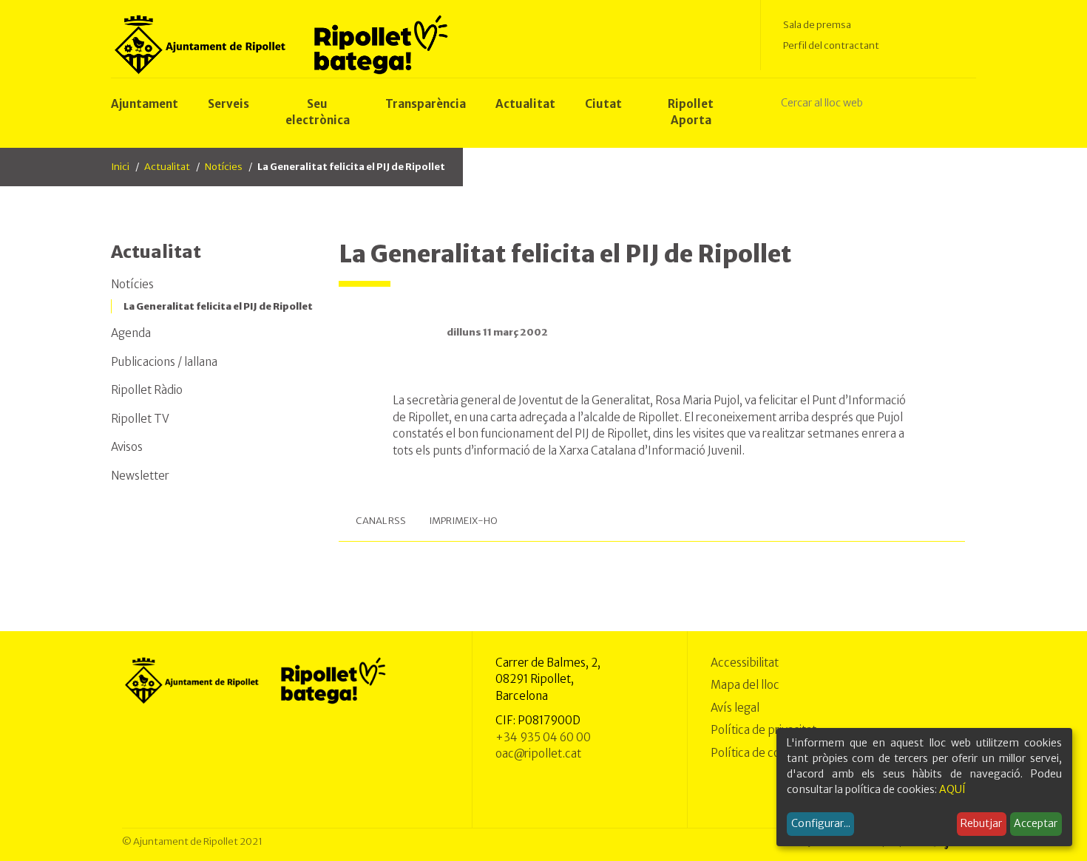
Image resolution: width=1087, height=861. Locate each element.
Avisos (127, 447)
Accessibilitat (745, 663)
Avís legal (735, 708)
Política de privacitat (763, 730)
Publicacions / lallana (164, 362)
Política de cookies (759, 753)
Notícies (224, 166)
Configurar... (820, 823)
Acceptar (1035, 823)
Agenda (131, 333)
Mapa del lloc (745, 685)
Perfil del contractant (831, 45)
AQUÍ (952, 789)
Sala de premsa (817, 24)
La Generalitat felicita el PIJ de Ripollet (218, 306)
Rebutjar (981, 823)
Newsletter (140, 476)
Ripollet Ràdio (147, 390)
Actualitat (167, 166)
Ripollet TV (140, 419)
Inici (120, 166)
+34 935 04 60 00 (543, 737)
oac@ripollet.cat (538, 753)
